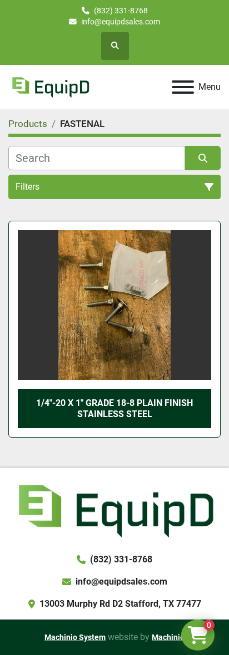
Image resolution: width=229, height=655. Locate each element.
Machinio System (75, 637)
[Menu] (183, 87)
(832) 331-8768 (121, 10)
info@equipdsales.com (120, 21)
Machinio (168, 637)
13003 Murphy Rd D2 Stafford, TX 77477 (120, 603)
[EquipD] (114, 509)
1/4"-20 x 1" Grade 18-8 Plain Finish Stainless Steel (114, 408)
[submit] (203, 158)
